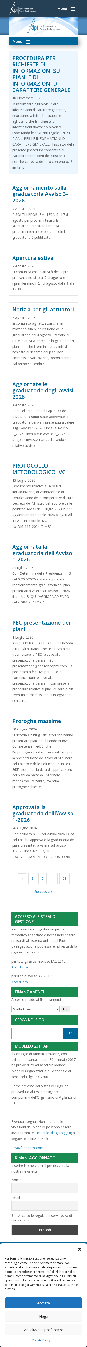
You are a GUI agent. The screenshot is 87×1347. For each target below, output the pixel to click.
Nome (16, 1179)
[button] (79, 1249)
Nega (43, 1316)
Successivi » (43, 891)
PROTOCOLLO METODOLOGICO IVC (38, 468)
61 (64, 878)
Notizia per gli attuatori (43, 309)
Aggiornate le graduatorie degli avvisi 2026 (42, 390)
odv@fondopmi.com (27, 1148)
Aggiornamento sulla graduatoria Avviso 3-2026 (40, 194)
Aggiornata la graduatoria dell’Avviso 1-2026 (42, 553)
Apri (65, 1009)
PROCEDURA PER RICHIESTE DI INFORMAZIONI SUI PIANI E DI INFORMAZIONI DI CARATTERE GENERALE (42, 73)
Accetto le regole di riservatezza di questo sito (41, 1217)
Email (15, 1197)
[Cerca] (70, 1033)
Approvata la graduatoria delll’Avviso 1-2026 (42, 813)
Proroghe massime (36, 720)
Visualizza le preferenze (43, 1329)
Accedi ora (19, 967)
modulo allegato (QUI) (54, 1133)
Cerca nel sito (29, 1019)
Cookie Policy (41, 1340)
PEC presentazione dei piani (41, 625)
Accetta (43, 1303)
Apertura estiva (32, 257)
